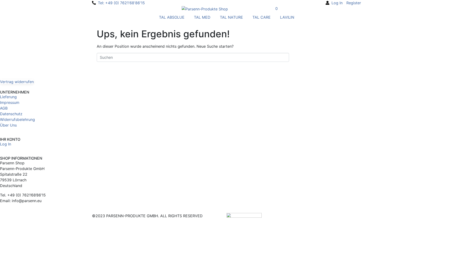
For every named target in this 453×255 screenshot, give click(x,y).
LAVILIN (287, 17)
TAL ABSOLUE (172, 17)
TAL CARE (261, 17)
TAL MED (202, 17)
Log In (5, 144)
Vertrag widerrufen (17, 81)
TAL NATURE (231, 17)
